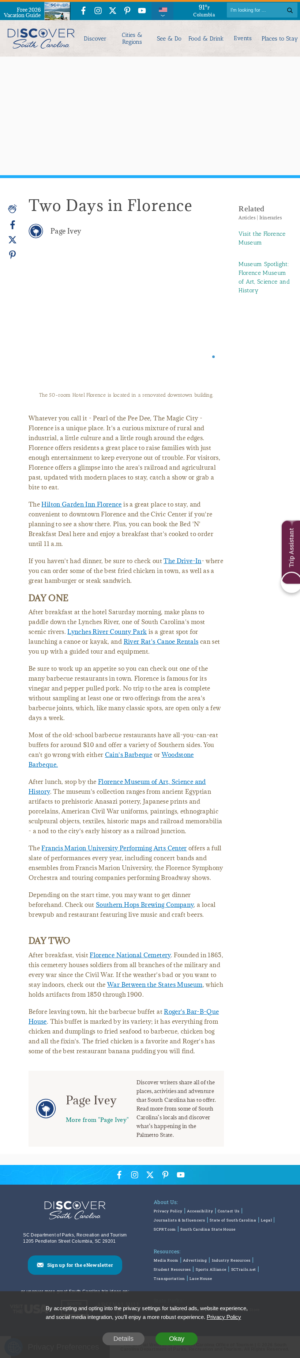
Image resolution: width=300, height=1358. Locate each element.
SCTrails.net (243, 1269)
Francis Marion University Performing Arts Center (114, 848)
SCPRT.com (165, 1229)
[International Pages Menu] (162, 10)
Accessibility (200, 1211)
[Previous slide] (44, 322)
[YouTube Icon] (142, 11)
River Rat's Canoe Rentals (161, 642)
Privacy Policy (168, 1211)
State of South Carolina (233, 1220)
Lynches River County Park (107, 632)
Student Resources (172, 1269)
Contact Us (229, 1211)
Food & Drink (206, 38)
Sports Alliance (211, 1269)
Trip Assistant (291, 548)
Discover (95, 38)
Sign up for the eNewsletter (80, 1265)
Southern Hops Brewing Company (145, 905)
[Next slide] (208, 322)
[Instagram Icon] (98, 11)
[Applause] (12, 209)
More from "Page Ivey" (97, 1119)
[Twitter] (12, 239)
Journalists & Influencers (179, 1220)
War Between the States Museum (154, 985)
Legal (266, 1220)
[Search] (289, 10)
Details (123, 1338)
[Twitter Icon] (113, 11)
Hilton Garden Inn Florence (81, 504)
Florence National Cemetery (130, 955)
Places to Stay (280, 38)
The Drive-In (182, 561)
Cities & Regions (132, 38)
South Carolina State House (207, 1229)
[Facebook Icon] (83, 11)
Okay (176, 1338)
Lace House (201, 1278)
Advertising (195, 1260)
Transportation (169, 1278)
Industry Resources (231, 1260)
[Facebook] (12, 225)
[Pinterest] (12, 254)
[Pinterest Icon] (127, 11)
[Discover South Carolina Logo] (40, 38)
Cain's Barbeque (128, 755)
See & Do (169, 38)
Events (243, 38)
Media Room (166, 1260)
